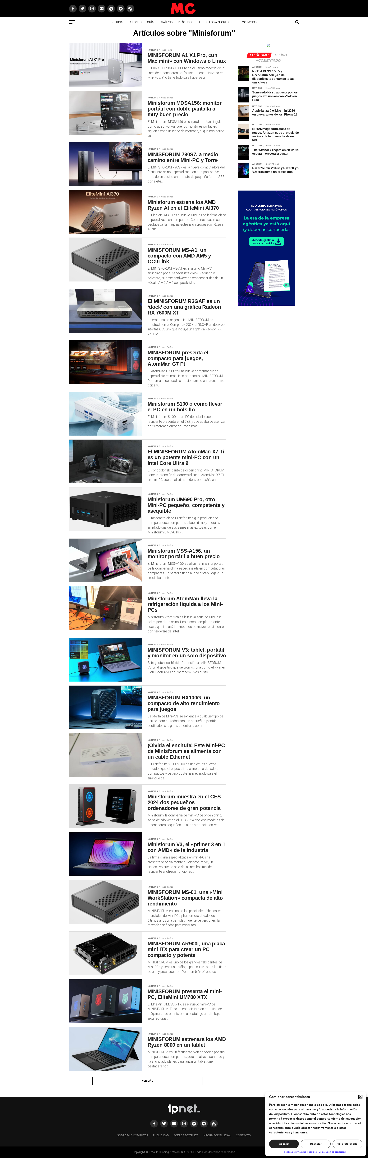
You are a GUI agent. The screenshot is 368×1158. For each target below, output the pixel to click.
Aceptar (284, 1144)
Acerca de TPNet (185, 1135)
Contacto (243, 1135)
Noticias (118, 22)
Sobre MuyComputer (132, 1135)
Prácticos (185, 22)
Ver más (147, 1080)
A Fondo (136, 22)
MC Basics (249, 22)
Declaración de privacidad (332, 1152)
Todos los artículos (214, 22)
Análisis (166, 22)
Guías (151, 22)
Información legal (217, 1135)
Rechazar (315, 1144)
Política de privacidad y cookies (300, 1152)
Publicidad (161, 1135)
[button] (360, 1097)
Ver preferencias (347, 1144)
